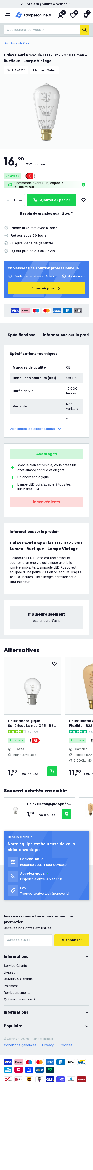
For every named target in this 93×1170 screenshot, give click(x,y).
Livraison (11, 972)
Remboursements (17, 992)
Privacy (48, 1045)
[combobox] (42, 30)
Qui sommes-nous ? (20, 999)
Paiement (11, 986)
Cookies (66, 1045)
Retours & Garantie (18, 979)
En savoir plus (42, 288)
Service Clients (15, 966)
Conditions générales (20, 1045)
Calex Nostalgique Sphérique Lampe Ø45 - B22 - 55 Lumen (32, 723)
